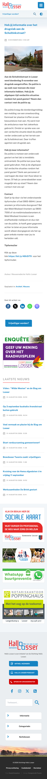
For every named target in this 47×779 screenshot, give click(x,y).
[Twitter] (27, 691)
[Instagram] (19, 691)
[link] (41, 14)
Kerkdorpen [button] (24, 737)
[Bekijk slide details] (23, 352)
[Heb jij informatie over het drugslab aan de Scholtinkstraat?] (23, 59)
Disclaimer (37, 768)
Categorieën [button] (24, 726)
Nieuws (26, 286)
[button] (35, 14)
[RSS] (35, 691)
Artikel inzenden (22, 664)
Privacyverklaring (12, 768)
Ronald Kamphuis (14, 773)
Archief (19, 286)
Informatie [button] (24, 716)
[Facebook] (12, 691)
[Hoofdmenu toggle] (41, 5)
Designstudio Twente (35, 773)
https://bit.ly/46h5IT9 (20, 256)
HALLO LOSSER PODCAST (24, 673)
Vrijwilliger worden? (18, 323)
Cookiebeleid (26, 768)
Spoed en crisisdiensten (24, 682)
